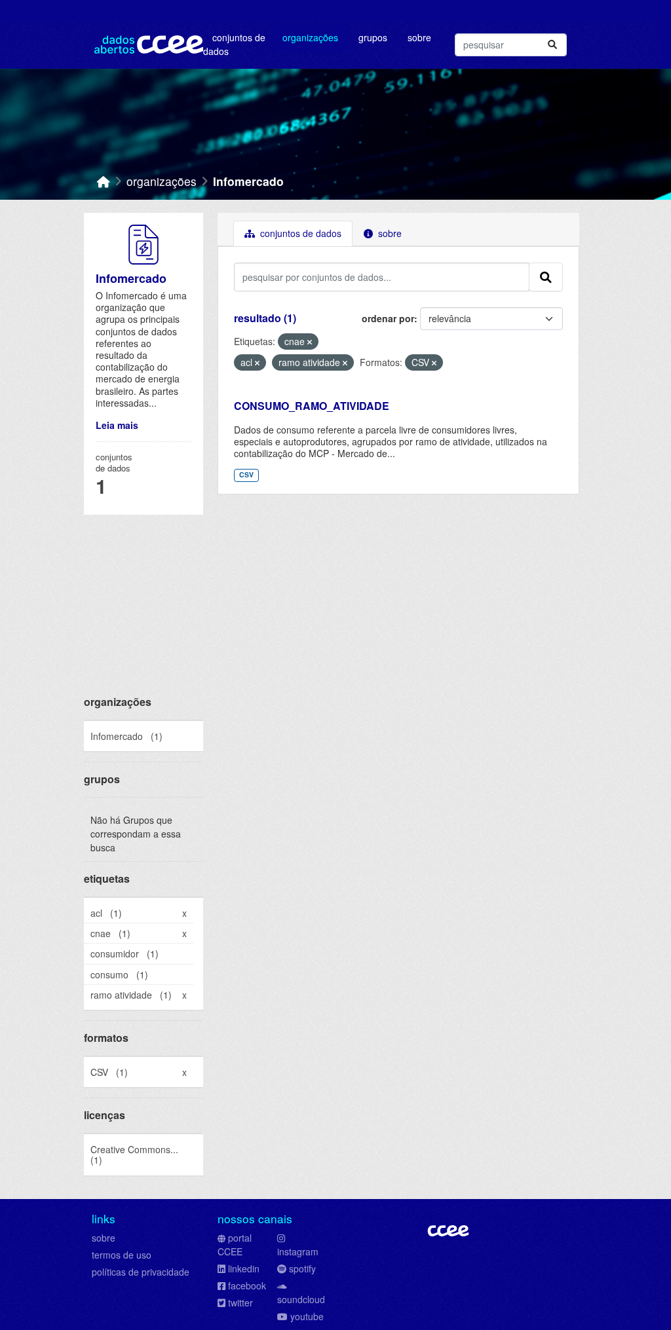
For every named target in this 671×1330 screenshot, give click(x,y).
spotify (302, 1268)
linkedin (243, 1268)
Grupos (372, 37)
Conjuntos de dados (234, 44)
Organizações (310, 37)
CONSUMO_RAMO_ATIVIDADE (311, 405)
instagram (297, 1251)
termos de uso (121, 1254)
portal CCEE (235, 1244)
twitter (240, 1302)
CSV (246, 474)
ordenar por (388, 318)
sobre (103, 1237)
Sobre (419, 37)
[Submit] (552, 44)
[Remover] (309, 342)
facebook (247, 1285)
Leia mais (117, 425)
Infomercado (248, 181)
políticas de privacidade (140, 1271)
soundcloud (301, 1299)
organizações (161, 181)
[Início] (103, 181)
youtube (307, 1316)
